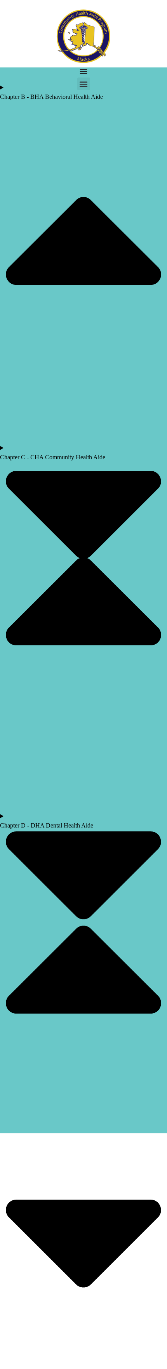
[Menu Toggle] (83, 71)
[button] (83, 84)
